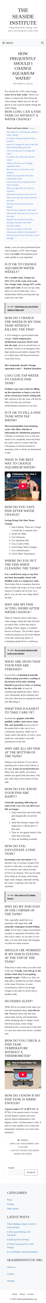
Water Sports (13, 1208)
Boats (9, 1199)
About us (11, 1267)
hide (31, 128)
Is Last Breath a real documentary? (22, 1252)
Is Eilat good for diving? (18, 1239)
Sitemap (10, 1281)
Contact (10, 1274)
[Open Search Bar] (42, 42)
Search (11, 1168)
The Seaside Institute (23, 16)
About (22, 1294)
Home (14, 1294)
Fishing (24, 1140)
